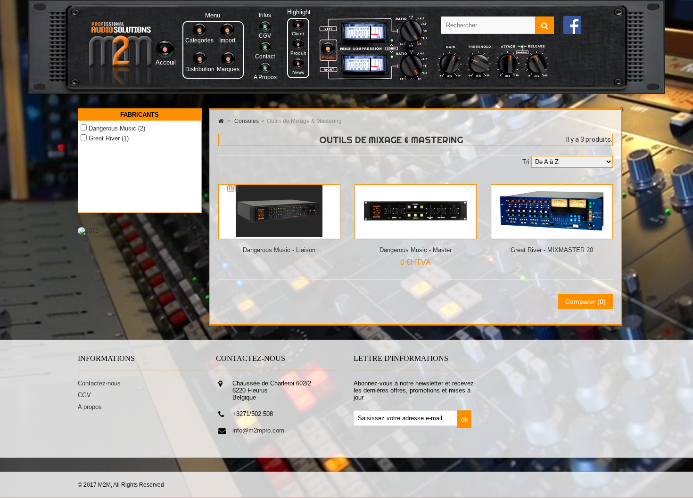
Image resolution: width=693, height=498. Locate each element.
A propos (90, 406)
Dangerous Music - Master (416, 249)
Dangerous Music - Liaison (279, 249)
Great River (109, 138)
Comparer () (585, 301)
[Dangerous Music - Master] (415, 234)
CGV (84, 395)
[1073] (88, 230)
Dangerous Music (117, 128)
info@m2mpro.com (258, 430)
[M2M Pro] (120, 82)
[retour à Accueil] (220, 121)
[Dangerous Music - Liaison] (279, 234)
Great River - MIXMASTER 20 (552, 249)
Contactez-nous (99, 383)
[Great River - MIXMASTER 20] (551, 234)
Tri (525, 161)
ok (464, 419)
